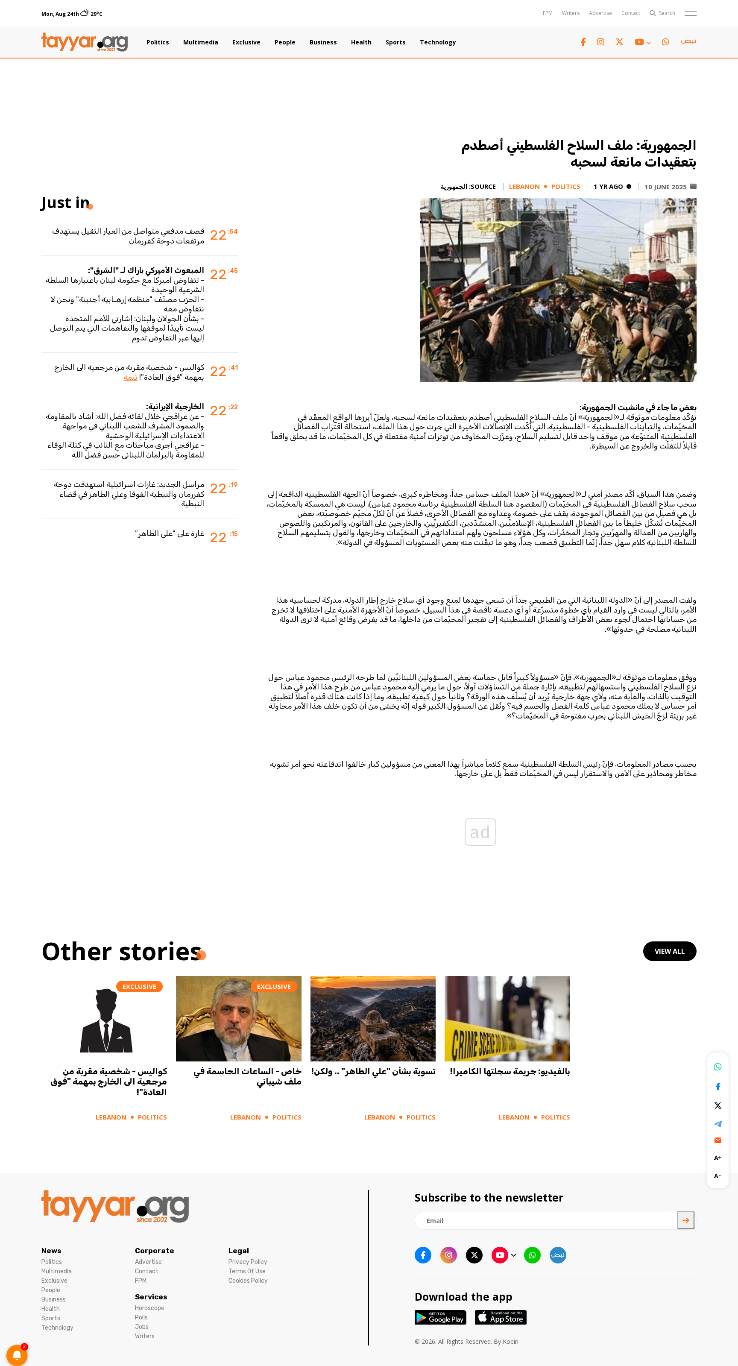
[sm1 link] (688, 42)
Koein (510, 1341)
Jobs (142, 1327)
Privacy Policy (247, 1262)
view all (670, 951)
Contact (630, 13)
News (51, 1250)
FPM (548, 13)
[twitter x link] (619, 42)
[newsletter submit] (685, 1220)
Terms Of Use (247, 1271)
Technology (438, 42)
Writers (571, 13)
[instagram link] (600, 42)
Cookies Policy (248, 1280)
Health (361, 42)
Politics (157, 42)
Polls (141, 1317)
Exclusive (246, 42)
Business (323, 42)
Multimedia (200, 42)
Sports (396, 42)
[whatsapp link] (665, 42)
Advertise (600, 13)
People (285, 42)
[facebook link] (583, 42)
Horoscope (149, 1308)
